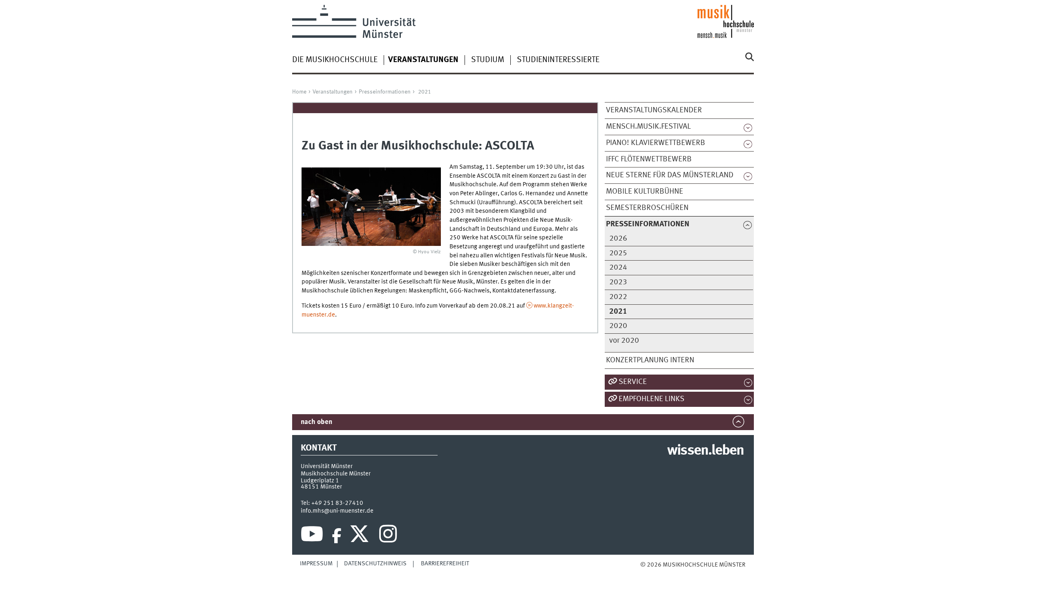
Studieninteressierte (558, 60)
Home (299, 92)
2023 (618, 282)
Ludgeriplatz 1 (320, 481)
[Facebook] (337, 536)
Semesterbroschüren (647, 208)
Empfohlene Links (651, 399)
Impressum (316, 563)
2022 (618, 297)
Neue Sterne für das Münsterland (669, 175)
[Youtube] (312, 536)
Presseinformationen (385, 92)
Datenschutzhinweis (375, 563)
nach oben (316, 422)
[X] (361, 536)
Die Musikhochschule (335, 60)
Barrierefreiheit (445, 563)
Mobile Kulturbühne (644, 191)
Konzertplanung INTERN (650, 360)
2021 (424, 92)
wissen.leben (705, 451)
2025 (618, 253)
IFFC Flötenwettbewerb (649, 159)
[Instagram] (388, 536)
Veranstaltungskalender (654, 110)
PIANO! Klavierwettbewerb (655, 143)
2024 (618, 267)
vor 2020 (624, 340)
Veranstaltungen (333, 92)
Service (633, 382)
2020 (618, 326)
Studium (487, 60)
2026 (618, 238)
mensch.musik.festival (648, 126)
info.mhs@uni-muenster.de (337, 511)
